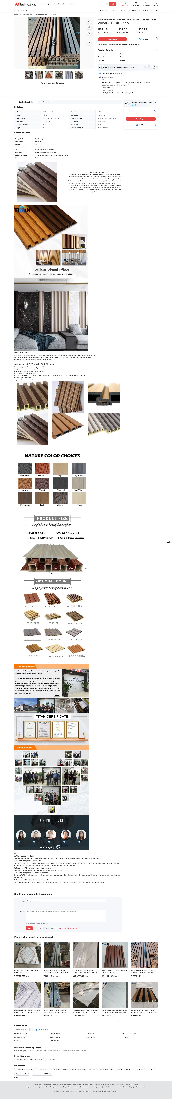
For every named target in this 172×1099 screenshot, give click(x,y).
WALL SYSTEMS (55, 1037)
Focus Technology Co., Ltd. (73, 1091)
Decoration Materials (41, 14)
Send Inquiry (112, 39)
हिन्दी (113, 1087)
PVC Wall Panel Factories (60, 1069)
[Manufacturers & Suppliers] (25, 4)
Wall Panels (52, 14)
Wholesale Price (89, 1084)
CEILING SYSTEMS (20, 1037)
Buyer (112, 10)
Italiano (76, 1087)
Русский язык (68, 1087)
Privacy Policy (115, 1091)
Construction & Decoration (27, 14)
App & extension (133, 10)
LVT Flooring (126, 1037)
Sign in (156, 5)
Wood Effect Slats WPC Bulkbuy (42, 1074)
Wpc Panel (92, 1069)
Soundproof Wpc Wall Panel (144, 1069)
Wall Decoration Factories (24, 1069)
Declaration (107, 1091)
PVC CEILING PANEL (20, 1034)
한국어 (102, 1087)
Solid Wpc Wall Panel (22, 1074)
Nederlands (90, 1087)
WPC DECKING (54, 1041)
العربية (96, 1087)
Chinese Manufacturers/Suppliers (62, 1084)
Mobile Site (129, 1084)
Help (122, 10)
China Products (47, 1084)
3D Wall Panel (51, 1060)
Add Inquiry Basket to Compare (54, 83)
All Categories (21, 10)
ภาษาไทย (118, 1087)
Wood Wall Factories (78, 1069)
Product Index (120, 1084)
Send (29, 928)
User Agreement (97, 1091)
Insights (136, 1084)
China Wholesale (77, 1084)
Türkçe (125, 1087)
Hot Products (37, 1084)
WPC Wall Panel (55, 1034)
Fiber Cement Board (36, 1060)
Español (46, 1087)
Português (53, 1087)
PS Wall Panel (90, 1034)
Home (16, 14)
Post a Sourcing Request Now (69, 928)
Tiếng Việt (131, 1087)
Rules (156, 10)
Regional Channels (110, 1084)
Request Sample (134, 44)
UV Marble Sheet (91, 1037)
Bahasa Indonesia (141, 1087)
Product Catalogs (42, 1030)
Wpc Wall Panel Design (106, 1069)
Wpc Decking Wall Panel (124, 1069)
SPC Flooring (18, 1041)
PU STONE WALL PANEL (129, 1034)
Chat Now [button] (144, 39)
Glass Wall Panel (21, 1060)
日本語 (108, 1087)
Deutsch (82, 1087)
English (40, 1087)
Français (60, 1087)
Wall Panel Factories (42, 1069)
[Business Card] (155, 110)
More (16, 1078)
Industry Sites (98, 1084)
